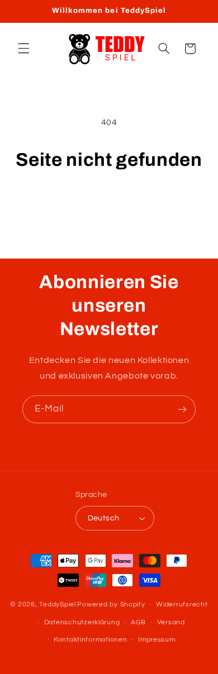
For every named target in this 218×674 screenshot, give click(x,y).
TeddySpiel (57, 604)
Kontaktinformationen (90, 640)
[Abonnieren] (182, 409)
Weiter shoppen (109, 203)
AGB (138, 622)
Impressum (157, 640)
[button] (23, 48)
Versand (171, 622)
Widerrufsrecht (181, 604)
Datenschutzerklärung (82, 622)
